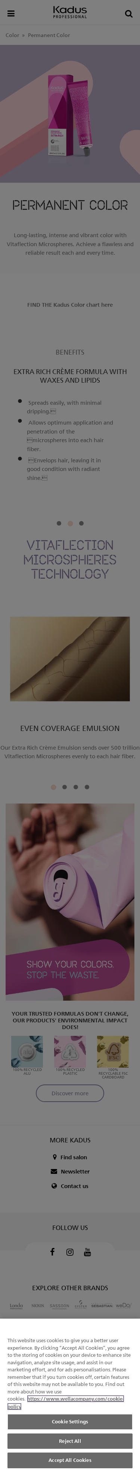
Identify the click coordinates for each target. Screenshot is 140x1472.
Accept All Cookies (70, 1460)
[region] (70, 1395)
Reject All (70, 1441)
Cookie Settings (70, 1421)
